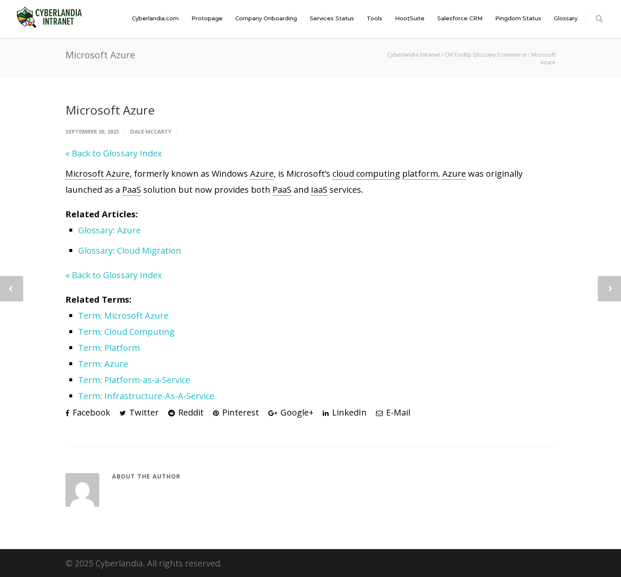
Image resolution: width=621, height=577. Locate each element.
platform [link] (420, 173)
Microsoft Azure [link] (97, 173)
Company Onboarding (266, 18)
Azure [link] (262, 173)
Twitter (143, 412)
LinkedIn (348, 412)
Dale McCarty (151, 131)
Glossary (565, 18)
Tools (374, 18)
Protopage (207, 18)
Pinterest (239, 412)
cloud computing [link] (366, 173)
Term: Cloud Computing (126, 331)
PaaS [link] (131, 189)
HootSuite (410, 18)
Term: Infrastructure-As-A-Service (146, 396)
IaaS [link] (319, 189)
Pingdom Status (518, 18)
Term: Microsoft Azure (123, 315)
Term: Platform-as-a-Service (134, 380)
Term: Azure (103, 363)
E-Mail (397, 412)
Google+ (295, 412)
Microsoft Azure (110, 110)
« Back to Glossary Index (113, 153)
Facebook (90, 412)
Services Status (332, 18)
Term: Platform (109, 347)
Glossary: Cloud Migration (129, 250)
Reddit (190, 412)
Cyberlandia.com (155, 18)
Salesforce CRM (459, 18)
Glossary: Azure (109, 230)
